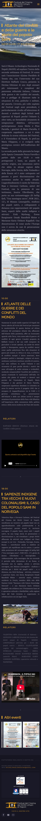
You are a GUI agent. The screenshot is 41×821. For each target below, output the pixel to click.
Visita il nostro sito (20, 811)
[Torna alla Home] (17, 4)
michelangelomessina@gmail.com (21, 767)
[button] (38, 4)
